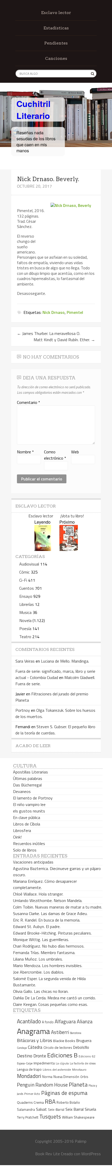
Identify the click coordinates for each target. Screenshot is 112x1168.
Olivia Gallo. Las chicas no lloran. (41, 991)
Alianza (84, 1021)
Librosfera (22, 830)
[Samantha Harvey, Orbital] (42, 549)
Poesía (25, 628)
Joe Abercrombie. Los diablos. (38, 972)
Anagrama (33, 1031)
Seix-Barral (56, 1109)
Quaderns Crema (30, 1102)
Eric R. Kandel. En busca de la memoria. (46, 920)
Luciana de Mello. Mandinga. (65, 661)
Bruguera (83, 1041)
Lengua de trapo (29, 1069)
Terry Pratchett (27, 1117)
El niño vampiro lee (29, 804)
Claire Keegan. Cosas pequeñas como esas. (50, 1004)
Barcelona (75, 1033)
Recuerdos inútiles (29, 843)
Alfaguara (65, 1021)
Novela (25, 620)
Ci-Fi (23, 580)
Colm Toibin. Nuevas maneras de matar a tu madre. (57, 907)
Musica (25, 612)
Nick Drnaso (53, 312)
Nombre (25, 452)
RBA (50, 1101)
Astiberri (60, 1032)
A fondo (48, 1022)
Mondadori (29, 1076)
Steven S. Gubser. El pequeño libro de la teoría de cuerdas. (55, 729)
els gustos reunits (29, 811)
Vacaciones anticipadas (33, 862)
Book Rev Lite (47, 1154)
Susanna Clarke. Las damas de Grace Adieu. (50, 913)
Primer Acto (32, 1093)
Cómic (24, 572)
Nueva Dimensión (66, 1076)
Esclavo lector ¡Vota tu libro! (56, 516)
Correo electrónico (55, 455)
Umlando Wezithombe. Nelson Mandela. (47, 900)
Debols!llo (81, 1047)
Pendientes (56, 43)
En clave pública (26, 817)
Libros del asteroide (57, 1069)
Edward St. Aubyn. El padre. (36, 926)
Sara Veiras (25, 661)
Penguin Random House (42, 1084)
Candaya (22, 1048)
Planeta (78, 1084)
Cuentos (26, 588)
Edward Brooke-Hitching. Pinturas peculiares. (52, 933)
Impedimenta (44, 1063)
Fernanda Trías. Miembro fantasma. (44, 952)
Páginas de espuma (64, 1093)
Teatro (25, 636)
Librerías (26, 604)
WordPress (91, 1154)
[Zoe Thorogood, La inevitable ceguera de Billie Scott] (68, 549)
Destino (24, 1055)
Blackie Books (64, 1041)
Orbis (84, 1076)
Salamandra (26, 1109)
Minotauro (79, 1069)
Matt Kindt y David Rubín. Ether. (64, 340)
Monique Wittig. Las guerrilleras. (41, 939)
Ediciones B (62, 1055)
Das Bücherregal (27, 785)
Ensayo (25, 596)
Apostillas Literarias (30, 772)
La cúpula (62, 1063)
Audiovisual (29, 564)
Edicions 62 (87, 1056)
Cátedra (35, 1047)
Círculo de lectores (57, 1047)
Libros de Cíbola (26, 824)
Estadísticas (56, 28)
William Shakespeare (78, 1117)
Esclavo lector (56, 12)
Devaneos (22, 791)
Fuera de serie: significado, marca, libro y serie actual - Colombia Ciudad (55, 674)
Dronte (39, 1055)
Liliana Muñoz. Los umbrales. (38, 959)
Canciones (56, 58)
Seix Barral (74, 1109)
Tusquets (50, 1116)
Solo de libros (24, 850)
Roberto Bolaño (68, 1102)
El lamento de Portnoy (33, 798)
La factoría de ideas (83, 1063)
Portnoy (22, 710)
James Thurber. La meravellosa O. (48, 333)
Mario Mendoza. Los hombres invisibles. (47, 965)
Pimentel (75, 312)
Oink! (17, 837)
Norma (47, 1076)
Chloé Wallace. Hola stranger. (38, 894)
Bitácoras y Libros (34, 1040)
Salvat (41, 1109)
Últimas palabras (27, 778)
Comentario (28, 402)
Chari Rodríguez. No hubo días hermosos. (48, 946)
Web (75, 452)
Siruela (90, 1109)
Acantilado (29, 1021)
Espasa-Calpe (25, 1063)
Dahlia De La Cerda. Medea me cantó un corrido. (54, 998)
